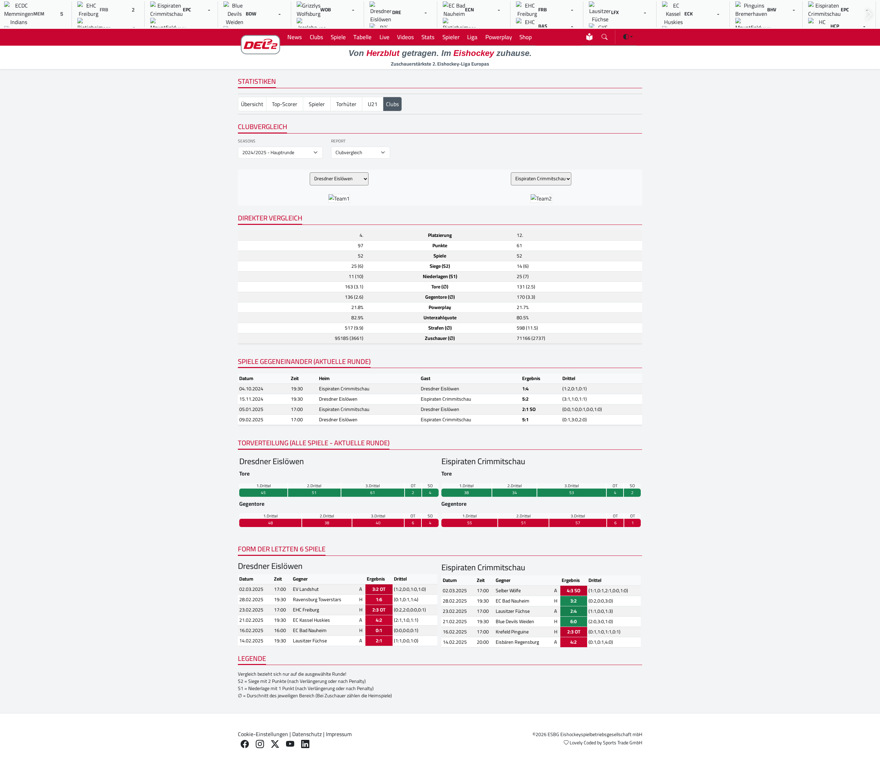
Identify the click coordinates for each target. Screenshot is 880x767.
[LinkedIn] (305, 744)
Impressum (339, 734)
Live (384, 37)
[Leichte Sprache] (589, 37)
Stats (427, 37)
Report (338, 141)
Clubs (316, 37)
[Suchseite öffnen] (604, 35)
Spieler (451, 37)
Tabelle (362, 37)
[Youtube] (290, 744)
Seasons (246, 141)
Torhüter (346, 104)
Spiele (338, 37)
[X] (275, 744)
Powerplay (498, 37)
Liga (472, 37)
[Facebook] (245, 744)
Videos (405, 37)
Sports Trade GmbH (622, 742)
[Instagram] (260, 744)
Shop (525, 37)
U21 (372, 104)
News (294, 37)
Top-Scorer (284, 104)
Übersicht (252, 104)
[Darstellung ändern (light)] (628, 37)
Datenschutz (307, 734)
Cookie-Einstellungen (263, 734)
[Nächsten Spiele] (869, 14)
